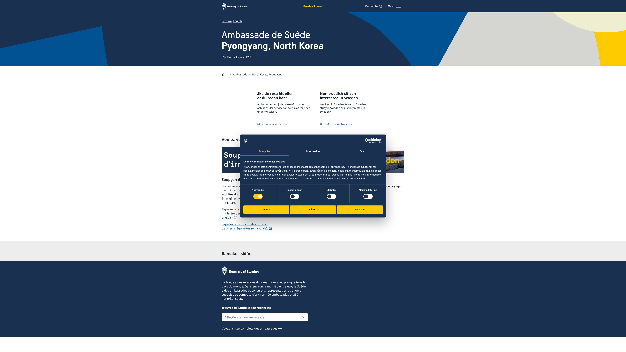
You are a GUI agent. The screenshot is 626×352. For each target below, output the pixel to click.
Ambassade (240, 74)
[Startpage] (225, 74)
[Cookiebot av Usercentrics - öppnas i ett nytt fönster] (368, 140)
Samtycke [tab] (264, 151)
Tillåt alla (360, 209)
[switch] (294, 196)
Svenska (227, 21)
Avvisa (266, 209)
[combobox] (265, 317)
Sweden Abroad (313, 6)
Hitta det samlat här (269, 124)
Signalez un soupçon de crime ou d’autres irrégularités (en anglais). (245, 226)
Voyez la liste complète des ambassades (249, 328)
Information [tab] (313, 151)
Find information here (333, 124)
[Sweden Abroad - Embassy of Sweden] (238, 6)
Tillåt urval (313, 209)
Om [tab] (362, 151)
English (237, 21)
